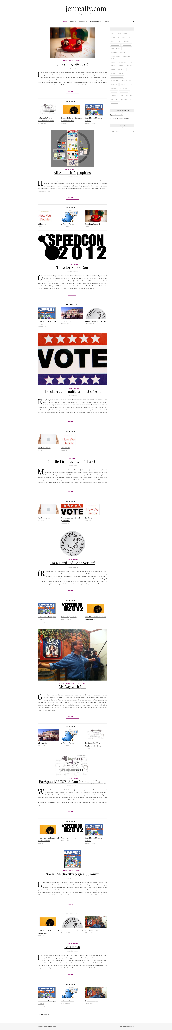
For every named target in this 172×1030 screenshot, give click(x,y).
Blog (65, 22)
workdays (114, 103)
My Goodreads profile (116, 115)
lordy (113, 73)
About (106, 22)
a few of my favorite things (121, 37)
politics (124, 84)
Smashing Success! (72, 64)
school (114, 88)
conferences (115, 48)
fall (130, 62)
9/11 (112, 33)
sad (131, 84)
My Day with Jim (72, 686)
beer (112, 41)
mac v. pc (122, 73)
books (126, 41)
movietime (115, 80)
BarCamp (72, 946)
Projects (75, 169)
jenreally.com (86, 8)
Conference (127, 45)
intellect (121, 69)
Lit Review (42, 224)
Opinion (69, 388)
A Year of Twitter (67, 224)
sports (114, 92)
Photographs (95, 22)
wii (131, 99)
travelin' (114, 95)
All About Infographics (72, 172)
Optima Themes (52, 1026)
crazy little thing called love (120, 57)
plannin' (114, 84)
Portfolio (83, 22)
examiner (122, 62)
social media (124, 88)
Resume (73, 22)
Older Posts (44, 1014)
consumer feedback (118, 52)
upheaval (114, 99)
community (115, 45)
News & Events (68, 61)
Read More (72, 91)
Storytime (82, 683)
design (113, 62)
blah (119, 41)
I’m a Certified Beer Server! (96, 321)
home (113, 69)
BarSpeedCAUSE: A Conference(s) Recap (72, 781)
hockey (129, 65)
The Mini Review (44, 448)
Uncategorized (126, 95)
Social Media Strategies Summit (72, 874)
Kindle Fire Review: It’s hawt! (72, 461)
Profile (78, 61)
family (113, 65)
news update (126, 80)
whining (124, 99)
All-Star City (66, 321)
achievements (122, 33)
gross (121, 65)
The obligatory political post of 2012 (72, 391)
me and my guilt (117, 77)
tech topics (124, 92)
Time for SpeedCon (72, 267)
